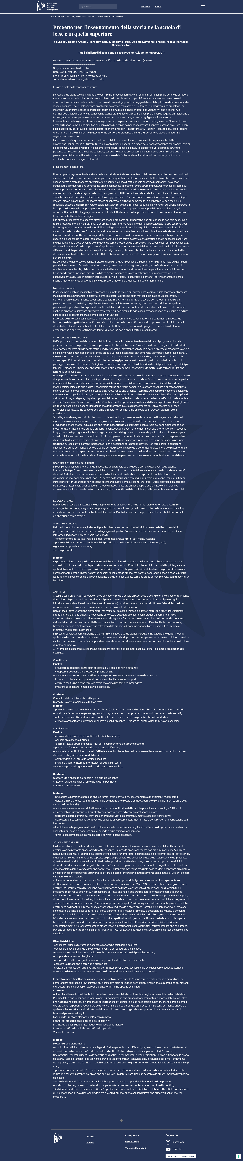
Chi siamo (90, 1137)
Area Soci (145, 7)
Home (53, 17)
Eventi (158, 7)
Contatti (90, 1143)
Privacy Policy (132, 1135)
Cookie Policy (132, 1141)
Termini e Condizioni (135, 1148)
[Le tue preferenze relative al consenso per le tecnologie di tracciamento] (238, 1156)
